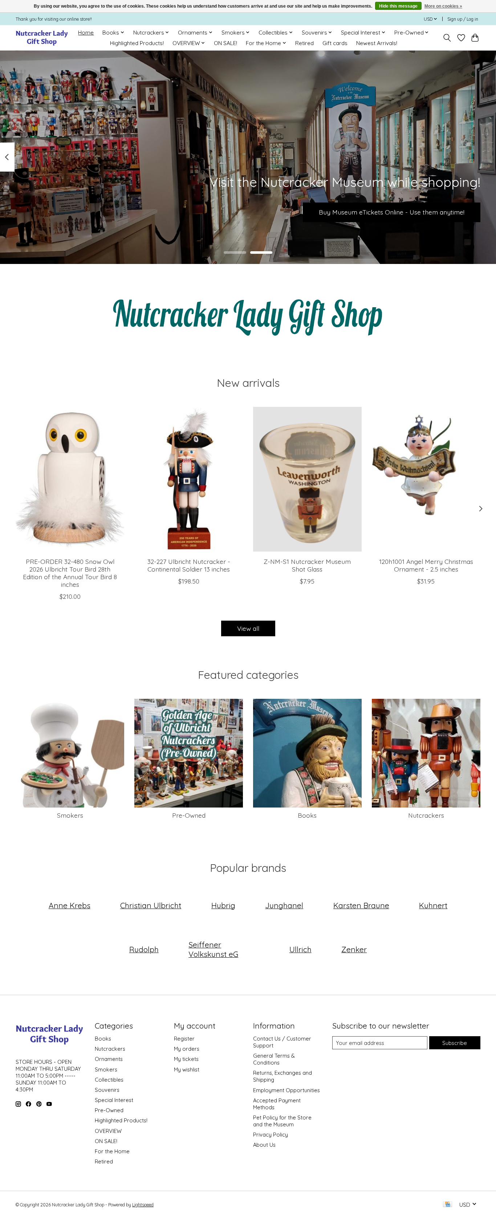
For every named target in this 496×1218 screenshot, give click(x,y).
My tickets (186, 1058)
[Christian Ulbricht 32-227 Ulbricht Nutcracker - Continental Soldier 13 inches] (188, 479)
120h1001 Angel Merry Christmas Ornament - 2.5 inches (426, 565)
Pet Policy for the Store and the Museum (282, 1121)
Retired (304, 43)
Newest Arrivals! (376, 43)
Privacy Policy (270, 1134)
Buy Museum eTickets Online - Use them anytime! (391, 212)
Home (86, 32)
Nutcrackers (426, 815)
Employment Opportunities (286, 1090)
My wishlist (186, 1069)
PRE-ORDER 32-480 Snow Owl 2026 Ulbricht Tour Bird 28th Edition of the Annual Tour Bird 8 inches (70, 572)
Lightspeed (143, 1204)
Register (184, 1038)
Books (307, 815)
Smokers (70, 815)
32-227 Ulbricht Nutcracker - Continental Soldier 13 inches (188, 565)
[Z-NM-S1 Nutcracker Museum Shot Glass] (307, 479)
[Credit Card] (447, 1204)
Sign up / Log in (462, 19)
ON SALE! (225, 43)
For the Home (112, 1151)
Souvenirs (107, 1089)
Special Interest (114, 1100)
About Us (264, 1144)
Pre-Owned (189, 815)
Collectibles (109, 1079)
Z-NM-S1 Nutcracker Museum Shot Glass (307, 565)
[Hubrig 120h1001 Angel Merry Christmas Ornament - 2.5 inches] (426, 479)
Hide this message (398, 6)
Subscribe (454, 1042)
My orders (186, 1048)
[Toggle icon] (447, 37)
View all (248, 628)
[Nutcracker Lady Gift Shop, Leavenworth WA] (42, 38)
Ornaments (109, 1058)
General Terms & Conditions (274, 1059)
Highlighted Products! (137, 43)
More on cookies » (443, 6)
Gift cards (334, 43)
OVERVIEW (108, 1130)
